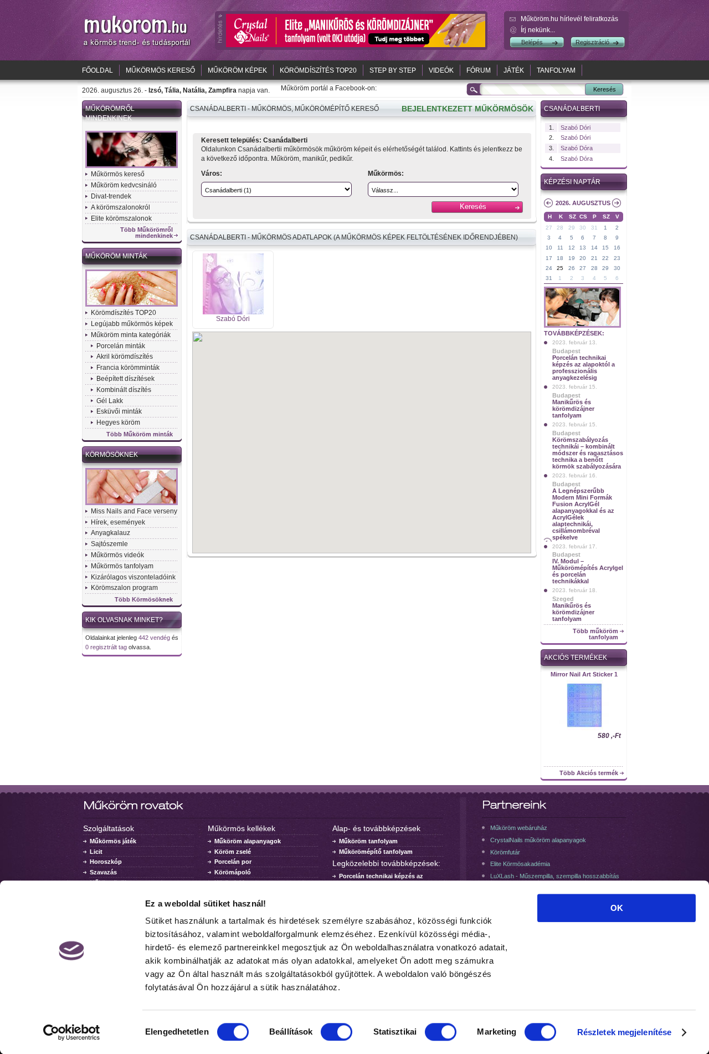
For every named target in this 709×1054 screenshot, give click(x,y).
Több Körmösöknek (144, 600)
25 (560, 268)
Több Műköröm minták (139, 434)
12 (571, 248)
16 (617, 248)
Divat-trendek (111, 196)
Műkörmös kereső (160, 70)
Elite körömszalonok (121, 218)
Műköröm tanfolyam (368, 841)
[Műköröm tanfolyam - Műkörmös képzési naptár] (582, 326)
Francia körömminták (128, 367)
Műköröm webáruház (518, 827)
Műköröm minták (116, 256)
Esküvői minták (119, 411)
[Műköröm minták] (131, 305)
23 (617, 258)
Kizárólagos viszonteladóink (133, 577)
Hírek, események (118, 522)
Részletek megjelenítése (624, 1032)
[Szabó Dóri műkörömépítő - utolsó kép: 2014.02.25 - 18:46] (233, 312)
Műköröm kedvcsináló (124, 185)
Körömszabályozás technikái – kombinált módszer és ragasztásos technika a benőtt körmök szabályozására (587, 453)
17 (549, 258)
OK (616, 908)
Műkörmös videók (117, 555)
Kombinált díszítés (123, 390)
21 (594, 258)
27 (549, 228)
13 (582, 248)
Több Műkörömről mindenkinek (146, 233)
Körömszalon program (124, 588)
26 (571, 268)
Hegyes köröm (118, 422)
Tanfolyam (556, 70)
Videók (441, 70)
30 (582, 228)
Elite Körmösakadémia (520, 863)
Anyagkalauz (110, 533)
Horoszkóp (106, 861)
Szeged (563, 598)
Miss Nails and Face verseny (134, 511)
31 (594, 228)
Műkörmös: (386, 173)
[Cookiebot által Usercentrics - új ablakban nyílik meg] (71, 1032)
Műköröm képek (237, 70)
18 (560, 258)
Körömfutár (505, 852)
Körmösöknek (111, 455)
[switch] (336, 1032)
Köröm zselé (232, 851)
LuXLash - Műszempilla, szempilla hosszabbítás (554, 876)
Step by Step (392, 70)
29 (571, 228)
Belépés (532, 42)
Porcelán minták (120, 346)
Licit (96, 851)
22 (605, 258)
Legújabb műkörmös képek (132, 324)
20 (582, 258)
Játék (514, 70)
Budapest (566, 351)
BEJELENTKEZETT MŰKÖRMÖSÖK (467, 108)
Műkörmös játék (113, 841)
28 (560, 228)
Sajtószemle (109, 544)
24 (549, 268)
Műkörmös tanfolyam (122, 566)
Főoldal (97, 70)
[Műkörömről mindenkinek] (131, 167)
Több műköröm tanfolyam (595, 634)
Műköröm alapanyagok (247, 841)
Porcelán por (232, 861)
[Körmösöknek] (131, 504)
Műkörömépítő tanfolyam (376, 851)
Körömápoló (232, 872)
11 (560, 248)
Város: (211, 173)
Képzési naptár (572, 182)
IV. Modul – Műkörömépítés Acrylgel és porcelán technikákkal (587, 571)
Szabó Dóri (233, 319)
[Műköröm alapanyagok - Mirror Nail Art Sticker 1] (583, 729)
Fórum (478, 70)
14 (594, 248)
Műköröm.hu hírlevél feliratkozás (569, 19)
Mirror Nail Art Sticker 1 (584, 674)
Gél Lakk (109, 401)
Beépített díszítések (125, 379)
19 (571, 258)
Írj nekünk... (538, 30)
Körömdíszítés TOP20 (318, 70)
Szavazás (103, 872)
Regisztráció (592, 42)
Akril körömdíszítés (124, 356)
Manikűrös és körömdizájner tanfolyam (573, 409)
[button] (361, 432)
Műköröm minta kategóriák (131, 335)
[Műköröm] (137, 46)
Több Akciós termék (588, 773)
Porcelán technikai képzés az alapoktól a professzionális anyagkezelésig (583, 367)
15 (605, 248)
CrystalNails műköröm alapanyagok (538, 840)
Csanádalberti (572, 109)
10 (549, 248)
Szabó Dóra (577, 148)
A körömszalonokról (120, 207)
